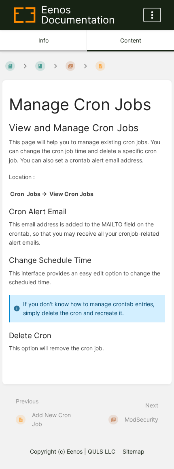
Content (130, 40)
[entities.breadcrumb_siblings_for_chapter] (55, 66)
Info (43, 40)
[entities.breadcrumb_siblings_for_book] (25, 66)
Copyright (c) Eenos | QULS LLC (72, 451)
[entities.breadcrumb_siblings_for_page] (85, 66)
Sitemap (133, 451)
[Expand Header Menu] (152, 15)
